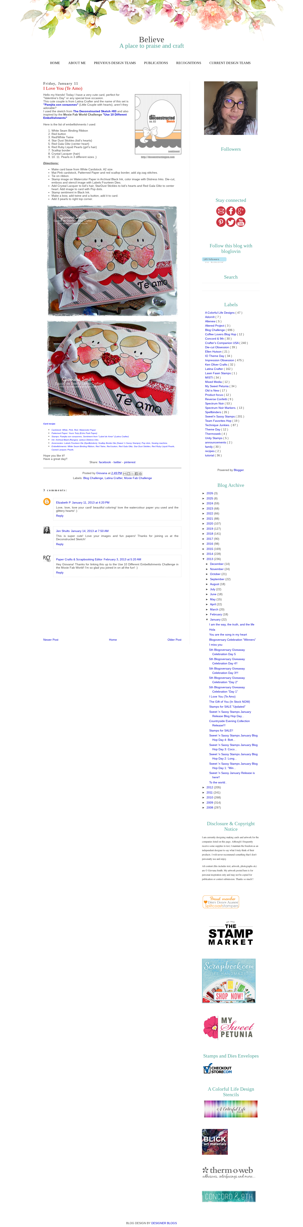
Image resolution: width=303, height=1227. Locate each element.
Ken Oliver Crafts (216, 364)
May (213, 599)
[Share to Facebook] (136, 474)
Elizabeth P (63, 502)
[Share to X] (132, 474)
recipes (210, 451)
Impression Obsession (220, 360)
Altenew (210, 321)
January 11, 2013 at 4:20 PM (90, 502)
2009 (210, 802)
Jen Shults (63, 531)
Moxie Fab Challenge (138, 478)
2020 (210, 523)
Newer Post (50, 639)
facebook (105, 462)
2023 (210, 508)
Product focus (214, 394)
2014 (210, 553)
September (217, 579)
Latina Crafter (113, 478)
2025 (210, 498)
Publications (156, 63)
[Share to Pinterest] (140, 474)
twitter (117, 462)
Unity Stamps (214, 438)
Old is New (212, 390)
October (215, 574)
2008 (210, 807)
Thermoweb (213, 433)
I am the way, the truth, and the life (231, 624)
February (216, 614)
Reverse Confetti (216, 399)
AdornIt (210, 317)
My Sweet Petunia (217, 386)
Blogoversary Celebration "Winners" (232, 639)
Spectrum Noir (215, 403)
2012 (210, 787)
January (215, 619)
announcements (216, 442)
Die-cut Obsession (217, 347)
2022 (210, 513)
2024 (210, 503)
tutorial (210, 455)
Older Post (174, 639)
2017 (210, 538)
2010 (210, 797)
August (215, 584)
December (217, 564)
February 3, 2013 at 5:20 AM (122, 559)
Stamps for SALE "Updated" (227, 706)
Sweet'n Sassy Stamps (220, 416)
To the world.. (218, 782)
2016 (210, 543)
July (213, 589)
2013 (210, 559)
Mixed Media (214, 381)
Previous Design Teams (115, 63)
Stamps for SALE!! (221, 730)
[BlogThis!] (129, 474)
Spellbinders (213, 412)
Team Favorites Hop (218, 420)
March (214, 609)
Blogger (239, 470)
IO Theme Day (215, 356)
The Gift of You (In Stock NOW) (229, 701)
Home (55, 63)
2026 (210, 493)
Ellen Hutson (213, 351)
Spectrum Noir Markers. (221, 407)
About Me (77, 63)
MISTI (209, 377)
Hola (212, 629)
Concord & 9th (215, 338)
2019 (210, 528)
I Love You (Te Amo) (222, 696)
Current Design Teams (230, 63)
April (213, 604)
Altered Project (215, 325)
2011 (210, 792)
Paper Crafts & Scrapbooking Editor (79, 559)
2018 (210, 533)
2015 (210, 548)
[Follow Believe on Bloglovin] (214, 261)
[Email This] (125, 474)
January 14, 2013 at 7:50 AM (90, 531)
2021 (210, 518)
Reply (59, 515)
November (217, 569)
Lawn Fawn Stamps (218, 373)
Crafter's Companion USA (222, 343)
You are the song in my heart (228, 634)
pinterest (129, 462)
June (213, 594)
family (209, 446)
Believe (151, 39)
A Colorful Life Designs (220, 312)
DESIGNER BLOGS (164, 1223)
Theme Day (213, 429)
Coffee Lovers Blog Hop (221, 334)
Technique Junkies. (218, 425)
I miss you (215, 644)
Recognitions (188, 63)
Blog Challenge (93, 478)
